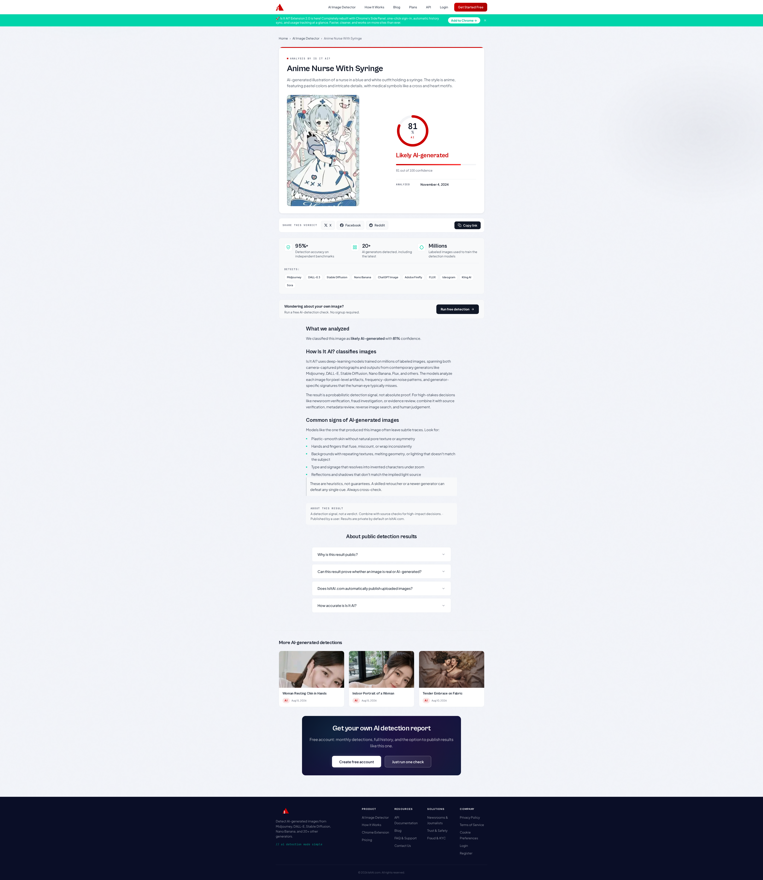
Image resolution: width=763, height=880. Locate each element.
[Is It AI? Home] (280, 7)
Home (283, 38)
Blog (396, 7)
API (428, 7)
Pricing (367, 840)
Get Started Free (470, 7)
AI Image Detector (342, 7)
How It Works (374, 7)
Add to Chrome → (464, 20)
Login (444, 7)
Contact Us (402, 845)
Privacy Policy (470, 817)
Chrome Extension (375, 832)
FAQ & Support (405, 838)
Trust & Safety (437, 830)
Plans (413, 7)
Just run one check (408, 761)
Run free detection (455, 309)
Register (466, 853)
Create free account (356, 761)
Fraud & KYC (436, 838)
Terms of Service (472, 825)
